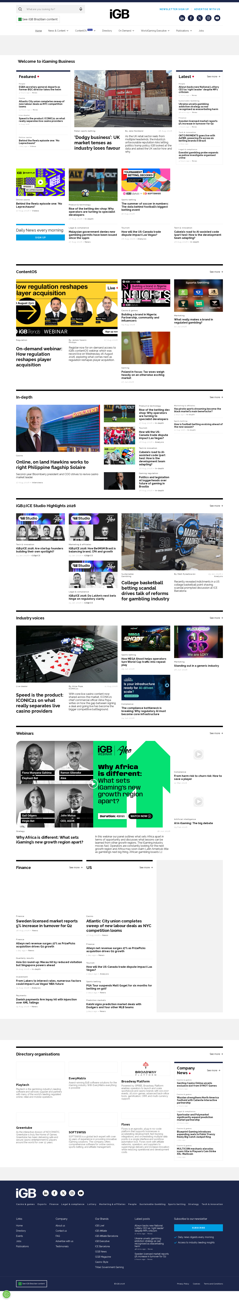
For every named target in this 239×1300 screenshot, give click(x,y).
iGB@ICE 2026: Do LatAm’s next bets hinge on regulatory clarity (92, 597)
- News (149, 1234)
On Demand (125, 30)
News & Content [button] (56, 30)
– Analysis (141, 239)
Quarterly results (25, 958)
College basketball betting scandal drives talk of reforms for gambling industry (145, 590)
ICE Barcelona (102, 1246)
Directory (107, 30)
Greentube (24, 1127)
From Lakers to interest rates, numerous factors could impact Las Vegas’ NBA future (48, 982)
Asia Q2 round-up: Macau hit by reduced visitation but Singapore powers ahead (49, 964)
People (182, 84)
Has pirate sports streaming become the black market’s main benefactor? (197, 410)
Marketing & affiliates (184, 406)
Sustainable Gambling (189, 101)
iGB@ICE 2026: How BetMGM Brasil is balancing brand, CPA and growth (92, 550)
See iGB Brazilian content (38, 19)
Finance (182, 118)
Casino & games (25, 1204)
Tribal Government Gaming (109, 1267)
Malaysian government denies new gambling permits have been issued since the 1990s (93, 234)
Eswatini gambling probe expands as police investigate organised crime (198, 155)
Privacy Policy (183, 1284)
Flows (125, 1124)
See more (212, 76)
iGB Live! (99, 1225)
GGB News (101, 1251)
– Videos (32, 146)
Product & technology (80, 205)
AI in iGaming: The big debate (193, 823)
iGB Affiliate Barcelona (106, 1236)
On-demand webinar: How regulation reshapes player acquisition (39, 357)
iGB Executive (102, 1241)
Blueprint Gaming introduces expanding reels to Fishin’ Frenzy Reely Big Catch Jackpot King (196, 1134)
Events (19, 1236)
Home (38, 30)
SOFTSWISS (77, 1132)
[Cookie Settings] (6, 1294)
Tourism (125, 228)
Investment (22, 977)
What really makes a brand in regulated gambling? (193, 321)
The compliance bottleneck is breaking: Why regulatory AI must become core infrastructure (143, 711)
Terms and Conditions (213, 1284)
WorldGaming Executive (153, 30)
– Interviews (36, 482)
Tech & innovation (183, 228)
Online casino (25, 137)
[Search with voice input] (81, 9)
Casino (22, 98)
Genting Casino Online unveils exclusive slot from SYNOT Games (197, 1084)
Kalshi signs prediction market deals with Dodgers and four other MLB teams (113, 1006)
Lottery (91, 1204)
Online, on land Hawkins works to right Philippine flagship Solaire (52, 464)
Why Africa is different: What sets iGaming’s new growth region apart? (49, 839)
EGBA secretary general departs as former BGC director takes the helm (40, 88)
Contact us (61, 1230)
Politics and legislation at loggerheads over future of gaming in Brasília (154, 482)
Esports (42, 1204)
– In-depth (88, 219)
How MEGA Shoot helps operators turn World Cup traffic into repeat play (143, 661)
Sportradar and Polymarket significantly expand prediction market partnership (195, 1117)
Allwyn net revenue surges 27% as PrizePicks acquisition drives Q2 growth (45, 945)
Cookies (196, 1284)
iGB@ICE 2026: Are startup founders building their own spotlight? (39, 550)
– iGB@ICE (34, 555)
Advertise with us (207, 9)
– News (193, 95)
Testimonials (62, 1246)
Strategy (193, 1204)
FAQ (58, 1236)
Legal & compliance (188, 149)
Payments (21, 995)
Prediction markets (96, 1000)
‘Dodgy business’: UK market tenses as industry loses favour (97, 143)
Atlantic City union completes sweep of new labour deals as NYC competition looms (42, 104)
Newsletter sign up (174, 9)
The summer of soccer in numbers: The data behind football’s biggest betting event (144, 206)
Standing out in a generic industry (196, 665)
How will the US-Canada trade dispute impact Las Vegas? (141, 233)
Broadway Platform (135, 1081)
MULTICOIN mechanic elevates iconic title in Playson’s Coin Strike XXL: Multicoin (196, 1151)
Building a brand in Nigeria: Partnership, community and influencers (140, 317)
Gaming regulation (148, 473)
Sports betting (180, 421)
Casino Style (101, 1262)
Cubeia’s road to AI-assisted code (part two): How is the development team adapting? (197, 234)
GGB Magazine (103, 1256)
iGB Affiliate (101, 1230)
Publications (182, 30)
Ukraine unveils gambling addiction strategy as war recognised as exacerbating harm (199, 106)
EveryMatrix (77, 1078)
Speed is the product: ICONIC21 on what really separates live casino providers (42, 119)
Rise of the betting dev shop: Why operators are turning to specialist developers (92, 211)
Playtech (22, 1085)
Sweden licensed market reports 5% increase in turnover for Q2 (198, 122)
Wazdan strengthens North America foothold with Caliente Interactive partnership (198, 1100)
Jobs (201, 30)
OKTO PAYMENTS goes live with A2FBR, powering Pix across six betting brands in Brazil (197, 138)
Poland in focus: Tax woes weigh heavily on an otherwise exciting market (142, 375)
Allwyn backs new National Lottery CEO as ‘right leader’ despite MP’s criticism (199, 89)
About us (60, 1225)
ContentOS (83, 30)
